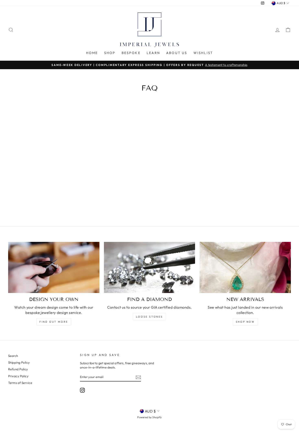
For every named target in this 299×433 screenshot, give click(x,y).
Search (13, 356)
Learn (153, 53)
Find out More (53, 321)
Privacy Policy (18, 376)
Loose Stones (149, 316)
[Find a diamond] (149, 267)
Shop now (245, 321)
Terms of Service (20, 383)
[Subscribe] (138, 377)
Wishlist (203, 53)
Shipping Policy (19, 362)
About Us (176, 53)
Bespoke (131, 53)
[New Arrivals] (245, 267)
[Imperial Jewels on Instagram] (82, 390)
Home (92, 53)
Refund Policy (18, 369)
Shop (110, 53)
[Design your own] (53, 267)
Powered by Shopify (149, 417)
